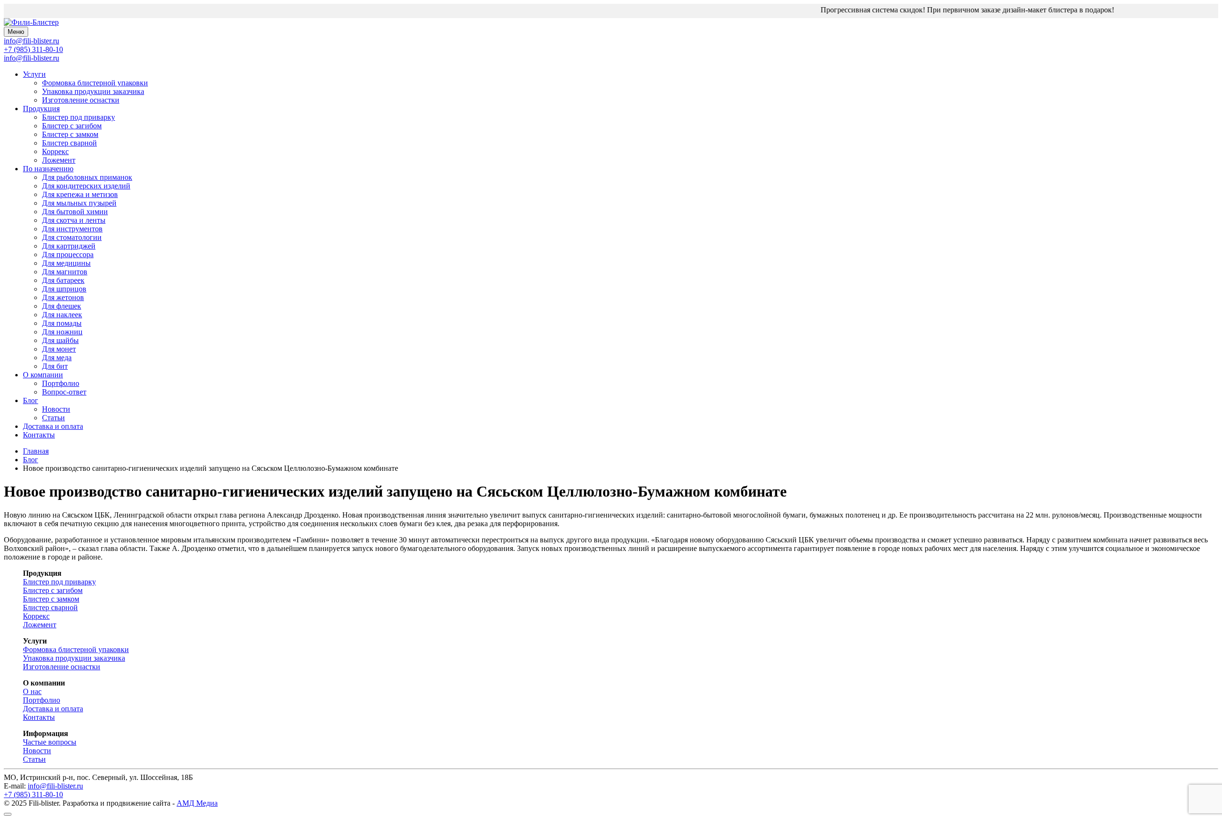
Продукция (41, 108)
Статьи (53, 418)
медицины (66, 263)
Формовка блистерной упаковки (95, 83)
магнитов (64, 272)
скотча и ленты (73, 220)
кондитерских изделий (86, 186)
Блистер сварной (69, 143)
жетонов (63, 297)
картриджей (68, 246)
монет (59, 349)
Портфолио (60, 383)
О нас (32, 691)
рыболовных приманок (87, 177)
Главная (36, 451)
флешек (61, 306)
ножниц (62, 332)
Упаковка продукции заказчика (93, 91)
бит (55, 366)
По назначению (48, 169)
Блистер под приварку (78, 117)
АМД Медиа (197, 803)
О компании (43, 375)
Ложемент (58, 160)
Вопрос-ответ (64, 392)
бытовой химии (75, 212)
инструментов (72, 229)
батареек (63, 280)
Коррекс (55, 151)
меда (57, 357)
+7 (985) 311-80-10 (33, 49)
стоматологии (72, 237)
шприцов (64, 289)
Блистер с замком (70, 134)
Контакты (39, 435)
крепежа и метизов (80, 194)
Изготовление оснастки (80, 100)
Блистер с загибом (72, 126)
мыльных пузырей (79, 203)
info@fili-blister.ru (31, 58)
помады (62, 323)
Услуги (34, 74)
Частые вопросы (49, 742)
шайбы (60, 340)
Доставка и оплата (53, 426)
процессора (68, 254)
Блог (30, 400)
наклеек (62, 315)
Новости (56, 409)
